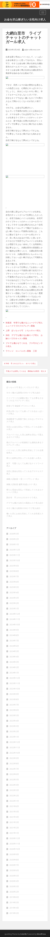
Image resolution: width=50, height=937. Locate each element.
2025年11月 (14, 555)
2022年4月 (14, 785)
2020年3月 (14, 886)
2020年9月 (14, 854)
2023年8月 (14, 699)
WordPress (41, 934)
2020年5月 (14, 875)
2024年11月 (14, 619)
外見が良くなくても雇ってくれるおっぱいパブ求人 (24, 412)
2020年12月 (14, 838)
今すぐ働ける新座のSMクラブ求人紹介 (23, 508)
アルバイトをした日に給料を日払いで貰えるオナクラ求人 (24, 435)
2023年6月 (14, 710)
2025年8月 (14, 571)
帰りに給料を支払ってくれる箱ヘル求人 (23, 458)
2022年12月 (14, 742)
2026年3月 (14, 533)
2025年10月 (14, 560)
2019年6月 (14, 897)
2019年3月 (14, 913)
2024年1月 (14, 672)
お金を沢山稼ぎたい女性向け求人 (25, 19)
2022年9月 (14, 758)
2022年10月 (14, 752)
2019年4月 (14, 907)
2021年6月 (14, 806)
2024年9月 (14, 630)
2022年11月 (14, 747)
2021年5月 (14, 811)
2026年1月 (14, 544)
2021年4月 (14, 817)
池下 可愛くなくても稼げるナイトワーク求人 (24, 464)
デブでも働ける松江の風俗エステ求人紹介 (24, 503)
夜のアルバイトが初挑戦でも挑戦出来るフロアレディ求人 (24, 443)
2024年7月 (14, 640)
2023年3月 (14, 726)
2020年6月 (14, 870)
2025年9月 (14, 565)
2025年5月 (14, 587)
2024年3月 (14, 662)
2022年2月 (14, 795)
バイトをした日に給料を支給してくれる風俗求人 (24, 451)
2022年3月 (14, 790)
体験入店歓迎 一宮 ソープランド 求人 (22, 479)
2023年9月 (14, 694)
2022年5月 (14, 779)
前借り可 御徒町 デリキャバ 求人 (20, 406)
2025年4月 (14, 592)
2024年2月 (14, 667)
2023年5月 (14, 715)
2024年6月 (14, 646)
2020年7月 (14, 865)
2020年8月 (14, 859)
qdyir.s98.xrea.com (32, 49)
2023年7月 (14, 704)
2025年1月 (14, 608)
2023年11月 (14, 683)
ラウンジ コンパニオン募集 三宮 (21, 351)
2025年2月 (14, 603)
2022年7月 (14, 768)
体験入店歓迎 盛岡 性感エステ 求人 (21, 484)
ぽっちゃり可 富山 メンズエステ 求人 (22, 387)
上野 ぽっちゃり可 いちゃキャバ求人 (23, 330)
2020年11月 (14, 843)
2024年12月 (14, 614)
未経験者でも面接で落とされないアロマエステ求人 (24, 420)
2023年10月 (14, 688)
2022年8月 (14, 763)
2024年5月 (14, 651)
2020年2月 (14, 891)
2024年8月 (14, 635)
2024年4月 (14, 656)
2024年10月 (14, 624)
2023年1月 (14, 736)
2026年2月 (14, 539)
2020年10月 (14, 849)
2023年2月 (14, 731)
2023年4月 (14, 720)
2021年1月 (14, 833)
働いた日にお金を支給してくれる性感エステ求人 (24, 514)
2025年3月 (14, 597)
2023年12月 (14, 678)
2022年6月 (14, 774)
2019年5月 (14, 902)
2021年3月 (14, 822)
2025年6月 (14, 581)
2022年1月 (14, 801)
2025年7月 (14, 576)
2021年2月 (14, 827)
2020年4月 (14, 881)
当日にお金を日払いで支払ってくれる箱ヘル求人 (24, 428)
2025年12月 (14, 549)
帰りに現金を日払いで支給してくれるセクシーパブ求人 (24, 490)
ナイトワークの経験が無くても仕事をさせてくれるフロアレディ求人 (24, 399)
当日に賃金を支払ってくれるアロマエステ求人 (24, 472)
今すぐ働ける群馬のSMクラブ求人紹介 (23, 392)
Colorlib (23, 934)
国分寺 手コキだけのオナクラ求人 (22, 497)
